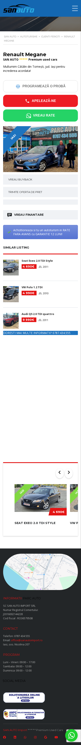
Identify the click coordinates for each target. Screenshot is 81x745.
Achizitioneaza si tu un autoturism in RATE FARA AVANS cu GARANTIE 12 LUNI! (41, 232)
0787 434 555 (22, 636)
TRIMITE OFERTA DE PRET (25, 192)
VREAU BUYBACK (20, 179)
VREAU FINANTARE (29, 215)
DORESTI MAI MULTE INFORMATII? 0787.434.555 (36, 333)
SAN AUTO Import (15, 730)
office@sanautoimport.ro (27, 640)
